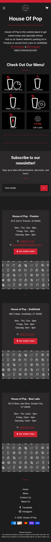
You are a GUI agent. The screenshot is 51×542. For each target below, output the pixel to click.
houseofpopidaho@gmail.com (27, 245)
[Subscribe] (44, 188)
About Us (25, 501)
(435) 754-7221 (26, 334)
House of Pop (29, 517)
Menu (25, 493)
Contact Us (25, 497)
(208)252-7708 (27, 241)
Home (25, 489)
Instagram (34, 46)
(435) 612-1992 (26, 427)
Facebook (19, 46)
